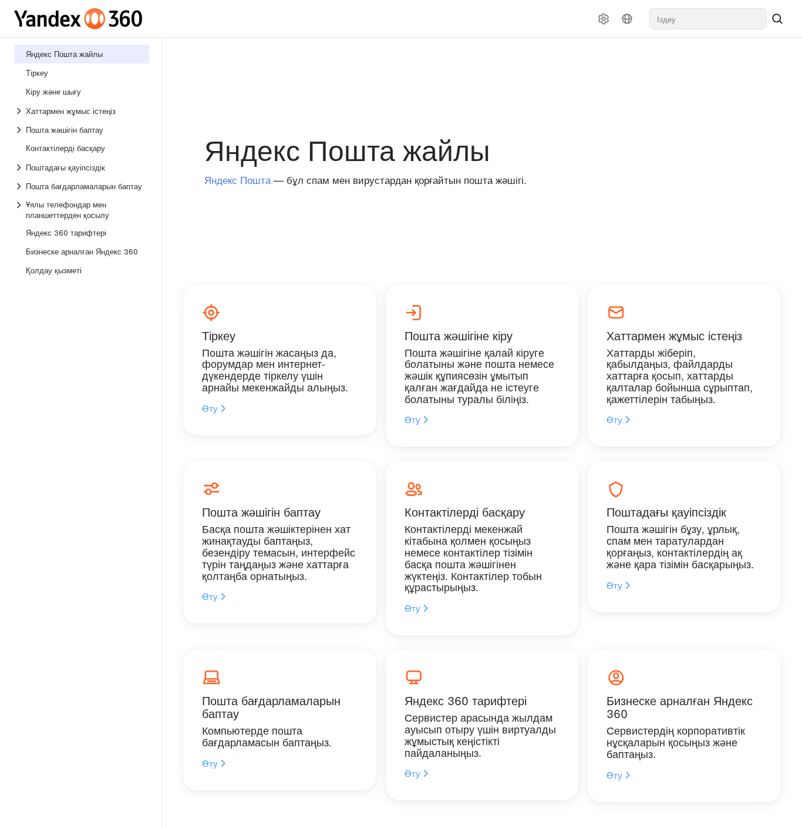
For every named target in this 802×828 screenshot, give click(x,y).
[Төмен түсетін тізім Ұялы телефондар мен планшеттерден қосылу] (20, 209)
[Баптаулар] (603, 18)
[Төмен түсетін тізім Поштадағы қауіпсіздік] (20, 167)
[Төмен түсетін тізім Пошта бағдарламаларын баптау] (20, 186)
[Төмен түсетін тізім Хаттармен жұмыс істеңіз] (20, 111)
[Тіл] (627, 18)
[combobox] (708, 19)
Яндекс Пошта (237, 179)
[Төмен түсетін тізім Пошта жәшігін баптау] (20, 130)
